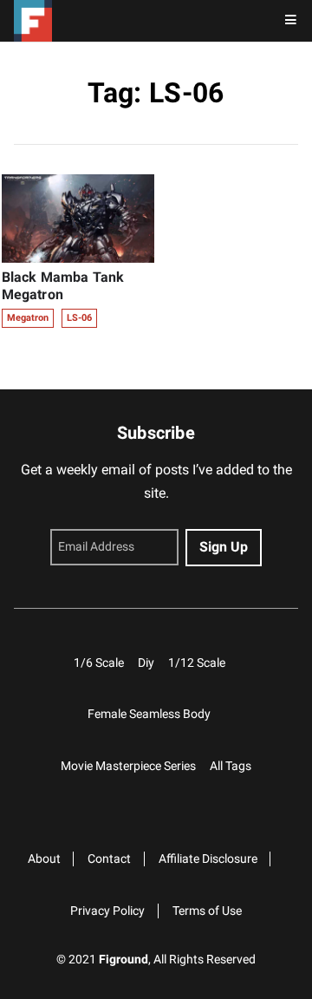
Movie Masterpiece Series (128, 766)
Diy (146, 663)
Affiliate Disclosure (208, 859)
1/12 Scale (196, 663)
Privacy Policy (107, 911)
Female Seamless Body (149, 714)
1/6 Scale (99, 663)
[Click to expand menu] (291, 21)
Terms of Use (207, 911)
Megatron (28, 317)
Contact (109, 859)
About (44, 859)
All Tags (230, 766)
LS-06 (79, 317)
